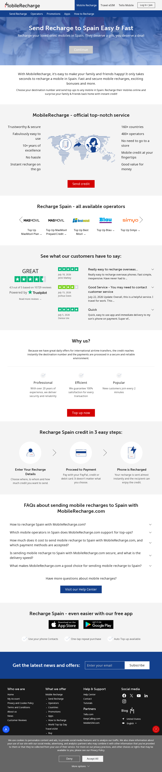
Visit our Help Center (81, 589)
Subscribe (137, 665)
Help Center (89, 694)
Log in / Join (146, 5)
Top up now (81, 413)
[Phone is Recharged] (131, 453)
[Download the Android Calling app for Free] (98, 624)
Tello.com (88, 714)
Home (10, 694)
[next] (141, 220)
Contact (87, 698)
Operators (37, 14)
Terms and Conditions (18, 707)
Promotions (53, 14)
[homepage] (23, 5)
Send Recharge (18, 14)
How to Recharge (84, 14)
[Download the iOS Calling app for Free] (64, 624)
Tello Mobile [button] (126, 5)
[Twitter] (132, 695)
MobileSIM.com (91, 722)
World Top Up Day (57, 724)
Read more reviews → (30, 298)
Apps (67, 14)
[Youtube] (139, 695)
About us (12, 711)
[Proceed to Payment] (81, 453)
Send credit (81, 184)
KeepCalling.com (91, 718)
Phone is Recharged (131, 469)
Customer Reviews (17, 720)
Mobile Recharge (54, 694)
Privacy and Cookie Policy (20, 703)
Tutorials (87, 703)
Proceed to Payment (81, 469)
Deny (69, 758)
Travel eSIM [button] (107, 5)
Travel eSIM (51, 728)
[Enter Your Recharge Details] (30, 453)
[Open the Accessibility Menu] (6, 729)
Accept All (92, 758)
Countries (53, 707)
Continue (81, 49)
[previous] (21, 220)
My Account (13, 698)
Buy (50, 733)
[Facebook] (125, 695)
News (10, 715)
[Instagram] (124, 701)
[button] (87, 5)
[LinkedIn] (146, 695)
